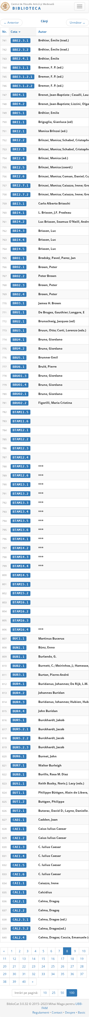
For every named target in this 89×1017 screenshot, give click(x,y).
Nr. (4, 32)
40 (24, 981)
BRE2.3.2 (20, 49)
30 (14, 974)
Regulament (40, 1012)
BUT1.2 (18, 801)
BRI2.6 (18, 176)
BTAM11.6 (20, 421)
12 (14, 959)
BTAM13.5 (20, 521)
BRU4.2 (18, 348)
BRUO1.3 (19, 376)
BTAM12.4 (20, 457)
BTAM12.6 (20, 475)
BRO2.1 (18, 267)
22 (24, 966)
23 (33, 966)
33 (43, 974)
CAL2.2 (18, 910)
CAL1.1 (18, 892)
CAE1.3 (18, 847)
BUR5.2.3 (20, 747)
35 (62, 974)
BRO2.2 (18, 276)
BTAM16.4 (20, 629)
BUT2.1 (18, 811)
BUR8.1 (18, 774)
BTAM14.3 (20, 557)
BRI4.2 (18, 221)
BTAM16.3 (20, 620)
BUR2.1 (18, 666)
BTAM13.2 (20, 493)
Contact (57, 1012)
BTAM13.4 (20, 511)
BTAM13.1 (20, 484)
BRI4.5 (18, 249)
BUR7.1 (18, 765)
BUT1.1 (18, 793)
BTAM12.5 (20, 466)
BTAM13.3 (20, 503)
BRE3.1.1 (20, 67)
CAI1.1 (18, 883)
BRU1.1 (18, 312)
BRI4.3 (18, 231)
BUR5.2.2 (20, 738)
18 (72, 959)
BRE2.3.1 (20, 40)
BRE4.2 (18, 104)
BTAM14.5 (20, 575)
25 (53, 966)
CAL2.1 (18, 901)
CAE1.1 (18, 829)
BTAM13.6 (20, 530)
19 (82, 959)
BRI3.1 (18, 203)
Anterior (11, 22)
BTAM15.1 (20, 584)
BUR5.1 (18, 720)
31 (24, 974)
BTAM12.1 (20, 430)
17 (62, 959)
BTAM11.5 (20, 412)
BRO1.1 (18, 258)
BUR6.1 (18, 756)
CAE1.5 (18, 865)
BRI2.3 (18, 149)
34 (53, 974)
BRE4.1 (18, 95)
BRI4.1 (18, 213)
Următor (77, 22)
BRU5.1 (18, 357)
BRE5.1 (18, 113)
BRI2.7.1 (20, 185)
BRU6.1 (18, 367)
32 (33, 974)
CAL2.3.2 (20, 928)
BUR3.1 (18, 675)
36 (72, 974)
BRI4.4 (18, 240)
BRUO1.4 (19, 385)
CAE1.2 (18, 838)
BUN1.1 (18, 647)
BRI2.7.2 (20, 194)
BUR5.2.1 (20, 729)
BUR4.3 (18, 702)
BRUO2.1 (19, 394)
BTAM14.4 (20, 566)
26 (62, 966)
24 (43, 966)
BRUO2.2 (19, 403)
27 (72, 966)
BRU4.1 (18, 339)
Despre (70, 1012)
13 (24, 959)
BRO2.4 (18, 294)
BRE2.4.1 (20, 58)
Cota (14, 32)
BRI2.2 (18, 140)
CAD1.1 (18, 820)
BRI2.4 (18, 158)
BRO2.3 (18, 285)
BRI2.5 (18, 167)
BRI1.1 (18, 122)
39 (14, 981)
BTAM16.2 (20, 611)
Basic (81, 1012)
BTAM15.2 (20, 593)
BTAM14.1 (20, 539)
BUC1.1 (18, 638)
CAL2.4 (18, 937)
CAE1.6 (18, 874)
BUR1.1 (18, 657)
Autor (42, 32)
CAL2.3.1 (20, 919)
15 (43, 959)
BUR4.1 (18, 684)
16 (53, 959)
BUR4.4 (18, 711)
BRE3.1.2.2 (22, 86)
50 (62, 993)
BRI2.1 (18, 131)
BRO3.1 (18, 303)
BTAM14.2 (20, 548)
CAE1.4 (18, 856)
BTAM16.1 (20, 602)
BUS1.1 (18, 783)
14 (33, 959)
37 (82, 974)
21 (14, 966)
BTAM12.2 (20, 439)
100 (71, 993)
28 (82, 966)
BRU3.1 (18, 330)
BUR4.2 (18, 693)
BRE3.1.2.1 (22, 77)
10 (84, 951)
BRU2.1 (18, 321)
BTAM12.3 (20, 448)
